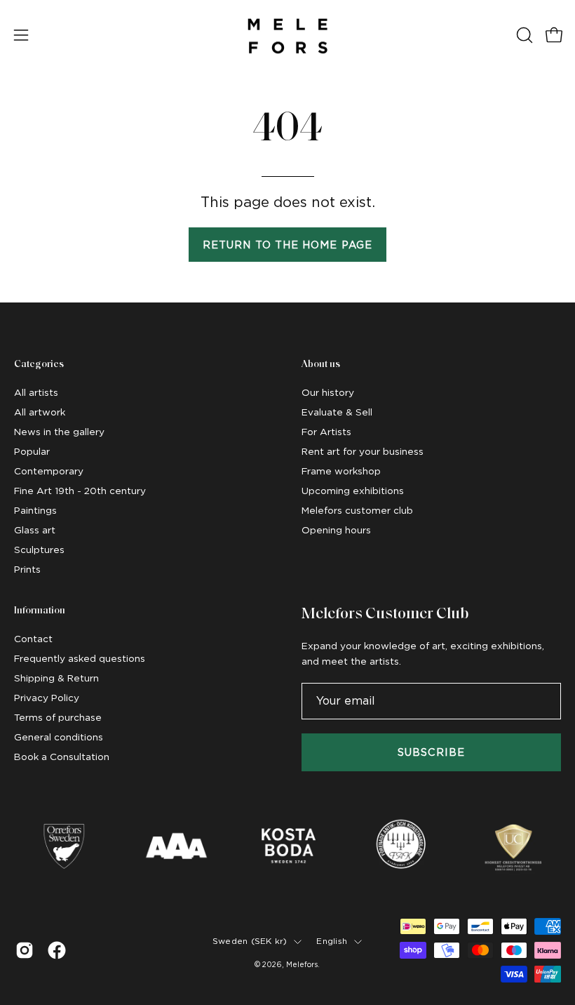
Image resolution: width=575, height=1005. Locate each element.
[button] (523, 35)
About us (321, 364)
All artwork (39, 412)
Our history (328, 392)
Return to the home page (287, 245)
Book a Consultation (61, 756)
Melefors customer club (357, 510)
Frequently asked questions (79, 658)
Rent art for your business (363, 451)
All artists (36, 392)
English (331, 941)
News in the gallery (59, 431)
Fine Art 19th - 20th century (80, 490)
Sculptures (39, 549)
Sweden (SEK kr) (250, 941)
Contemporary (48, 471)
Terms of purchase (58, 717)
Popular (32, 451)
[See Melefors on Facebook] (56, 950)
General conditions (58, 737)
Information (39, 611)
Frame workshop (341, 471)
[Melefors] (287, 35)
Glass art (34, 529)
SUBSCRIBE (432, 752)
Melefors (302, 964)
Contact (33, 638)
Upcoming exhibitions (353, 490)
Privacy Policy (46, 697)
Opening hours (336, 529)
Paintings (35, 510)
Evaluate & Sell (337, 412)
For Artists (326, 431)
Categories (39, 364)
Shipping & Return (56, 678)
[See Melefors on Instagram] (24, 950)
